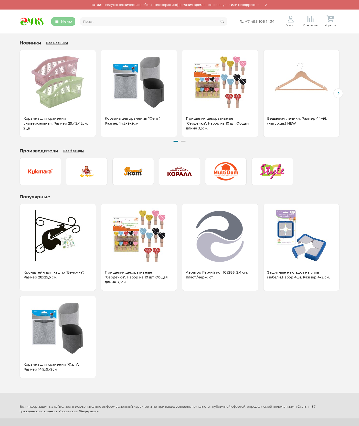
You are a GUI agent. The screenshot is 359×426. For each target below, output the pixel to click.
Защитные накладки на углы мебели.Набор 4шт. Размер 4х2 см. (298, 274)
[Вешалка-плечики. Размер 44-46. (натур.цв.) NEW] (301, 82)
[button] (21, 93)
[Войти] (291, 19)
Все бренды (73, 151)
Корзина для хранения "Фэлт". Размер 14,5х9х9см (132, 121)
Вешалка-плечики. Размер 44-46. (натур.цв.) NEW (297, 121)
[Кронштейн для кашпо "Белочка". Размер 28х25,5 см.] (57, 236)
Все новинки (57, 43)
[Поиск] (222, 21)
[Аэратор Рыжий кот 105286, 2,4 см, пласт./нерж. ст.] (220, 236)
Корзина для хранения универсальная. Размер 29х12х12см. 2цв (55, 123)
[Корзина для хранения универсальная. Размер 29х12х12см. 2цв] (57, 82)
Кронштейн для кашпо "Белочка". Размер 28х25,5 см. (53, 274)
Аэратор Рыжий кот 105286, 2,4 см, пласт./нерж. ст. (217, 274)
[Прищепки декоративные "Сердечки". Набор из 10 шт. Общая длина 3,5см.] (220, 82)
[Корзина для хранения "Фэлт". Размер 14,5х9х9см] (139, 82)
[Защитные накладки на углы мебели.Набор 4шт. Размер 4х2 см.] (301, 236)
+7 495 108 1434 (260, 21)
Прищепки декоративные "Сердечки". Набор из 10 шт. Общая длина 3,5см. (217, 123)
